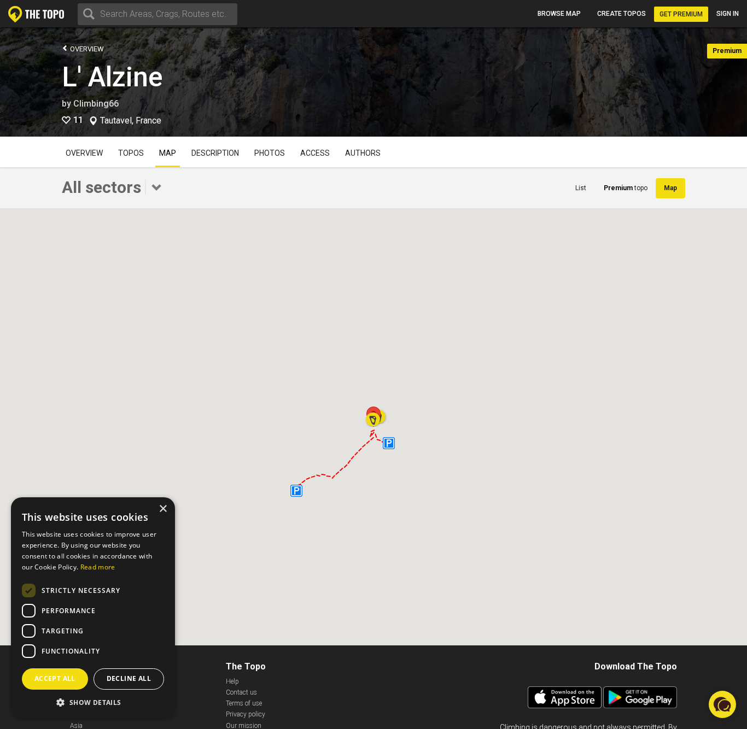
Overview (86, 49)
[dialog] (93, 607)
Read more (97, 567)
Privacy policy (245, 714)
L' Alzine (112, 77)
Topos (131, 153)
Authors (363, 153)
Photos (269, 153)
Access (315, 153)
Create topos (621, 13)
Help (232, 681)
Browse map (559, 13)
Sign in (727, 13)
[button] (373, 416)
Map (167, 153)
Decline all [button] (129, 678)
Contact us (241, 692)
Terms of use (244, 703)
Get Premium (681, 14)
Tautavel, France (130, 120)
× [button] (163, 509)
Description (215, 153)
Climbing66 (96, 103)
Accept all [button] (54, 678)
